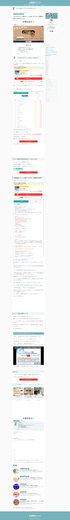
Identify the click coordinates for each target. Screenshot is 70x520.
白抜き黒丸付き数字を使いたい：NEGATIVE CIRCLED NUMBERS (51, 55)
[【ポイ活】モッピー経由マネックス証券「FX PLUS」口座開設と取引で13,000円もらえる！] (29, 22)
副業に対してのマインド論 (28, 395)
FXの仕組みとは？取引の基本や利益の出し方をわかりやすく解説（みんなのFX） (29, 285)
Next (43, 395)
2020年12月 (46, 64)
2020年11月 (46, 66)
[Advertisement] (28, 151)
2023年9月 (46, 61)
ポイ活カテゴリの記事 (33, 384)
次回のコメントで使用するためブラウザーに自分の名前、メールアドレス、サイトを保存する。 (26, 460)
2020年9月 (46, 69)
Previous (14, 395)
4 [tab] (29, 402)
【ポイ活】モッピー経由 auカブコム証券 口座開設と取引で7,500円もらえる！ (26, 508)
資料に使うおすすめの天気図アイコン (50, 50)
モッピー (14, 63)
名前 (14, 450)
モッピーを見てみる (28, 141)
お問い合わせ (37, 513)
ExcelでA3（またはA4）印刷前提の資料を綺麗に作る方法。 (51, 52)
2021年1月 (46, 63)
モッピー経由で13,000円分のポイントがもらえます (24, 47)
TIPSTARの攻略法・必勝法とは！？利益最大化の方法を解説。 (29, 485)
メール (14, 453)
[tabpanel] (18, 394)
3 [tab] (28, 402)
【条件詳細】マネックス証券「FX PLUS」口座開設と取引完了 (25, 49)
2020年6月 (46, 72)
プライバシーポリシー (33, 513)
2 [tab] (27, 402)
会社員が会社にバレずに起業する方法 (50, 47)
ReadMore (18, 400)
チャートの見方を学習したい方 (21, 50)
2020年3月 (46, 74)
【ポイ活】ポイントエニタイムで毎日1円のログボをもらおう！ (29, 493)
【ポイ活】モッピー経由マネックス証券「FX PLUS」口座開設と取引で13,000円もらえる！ (18, 396)
